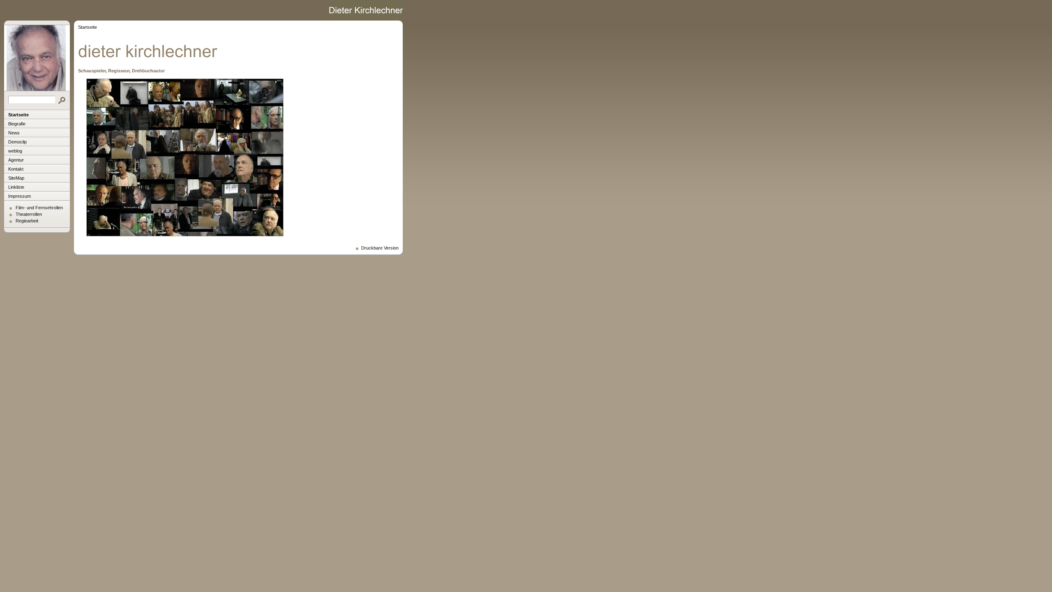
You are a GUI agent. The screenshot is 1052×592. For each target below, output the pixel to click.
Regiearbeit (27, 220)
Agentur (16, 159)
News (14, 132)
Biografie (16, 123)
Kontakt (15, 168)
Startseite (18, 114)
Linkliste (16, 187)
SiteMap (16, 178)
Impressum (19, 196)
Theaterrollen (29, 214)
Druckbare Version (380, 247)
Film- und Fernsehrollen (39, 207)
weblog (15, 150)
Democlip (17, 141)
